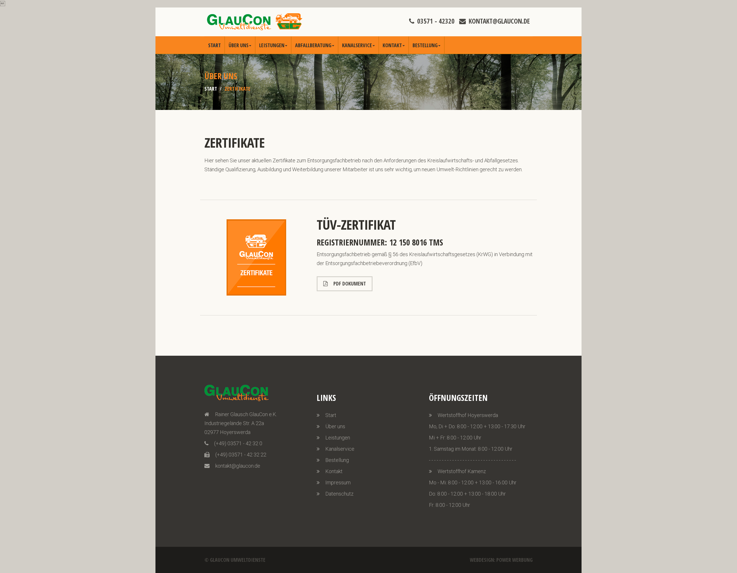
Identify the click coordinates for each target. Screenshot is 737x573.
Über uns (238, 45)
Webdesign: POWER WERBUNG (501, 559)
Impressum (338, 482)
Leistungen (271, 45)
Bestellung (425, 45)
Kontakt (392, 45)
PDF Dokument (349, 283)
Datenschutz (339, 494)
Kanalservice (357, 45)
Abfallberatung (313, 45)
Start (214, 45)
